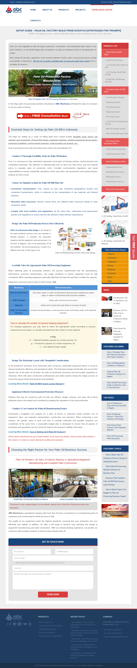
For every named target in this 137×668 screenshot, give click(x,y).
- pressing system (112, 117)
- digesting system (112, 112)
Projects (80, 10)
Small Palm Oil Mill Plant (113, 53)
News (106, 290)
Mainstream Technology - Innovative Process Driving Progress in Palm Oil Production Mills (84, 633)
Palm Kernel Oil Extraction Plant (111, 142)
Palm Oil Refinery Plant (115, 161)
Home (33, 10)
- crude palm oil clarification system (116, 122)
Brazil (110, 277)
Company (107, 617)
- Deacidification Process (115, 172)
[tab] (115, 53)
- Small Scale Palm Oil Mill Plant (49, 636)
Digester (19, 305)
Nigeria (111, 254)
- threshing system (112, 107)
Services (104, 2)
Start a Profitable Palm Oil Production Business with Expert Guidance (116, 354)
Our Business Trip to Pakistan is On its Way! (120, 300)
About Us (47, 10)
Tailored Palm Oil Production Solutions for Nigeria (116, 374)
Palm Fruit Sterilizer (19, 293)
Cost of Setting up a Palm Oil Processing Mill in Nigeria (116, 405)
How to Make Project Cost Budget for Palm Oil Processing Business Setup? (114, 492)
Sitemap (100, 665)
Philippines (112, 262)
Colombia (112, 273)
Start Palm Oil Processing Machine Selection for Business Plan (114, 469)
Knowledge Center (102, 10)
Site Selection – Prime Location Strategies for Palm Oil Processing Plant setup (83, 624)
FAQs (110, 2)
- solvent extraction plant (115, 154)
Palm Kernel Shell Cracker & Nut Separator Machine (116, 427)
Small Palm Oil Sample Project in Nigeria (31, 499)
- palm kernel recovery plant (116, 134)
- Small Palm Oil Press (114, 60)
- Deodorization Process (114, 182)
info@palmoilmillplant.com (25, 2)
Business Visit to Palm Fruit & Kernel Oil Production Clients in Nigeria (120, 316)
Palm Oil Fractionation (115, 189)
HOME (31, 34)
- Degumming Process (113, 167)
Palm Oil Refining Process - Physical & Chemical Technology (115, 416)
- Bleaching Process (113, 177)
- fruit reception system (115, 97)
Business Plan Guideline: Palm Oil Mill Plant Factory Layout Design (114, 481)
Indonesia (112, 258)
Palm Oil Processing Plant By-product (115, 437)
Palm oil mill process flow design (24, 230)
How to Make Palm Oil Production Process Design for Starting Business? (115, 458)
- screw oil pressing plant (115, 149)
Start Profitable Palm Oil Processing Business (47, 99)
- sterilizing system (112, 102)
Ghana (110, 265)
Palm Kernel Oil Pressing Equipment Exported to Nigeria (119, 334)
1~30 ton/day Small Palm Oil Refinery (113, 242)
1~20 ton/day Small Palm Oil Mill (115, 216)
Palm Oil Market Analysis (122, 2)
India (110, 281)
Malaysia (111, 269)
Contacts (35, 21)
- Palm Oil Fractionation (46, 633)
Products (63, 10)
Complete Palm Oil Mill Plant (114, 90)
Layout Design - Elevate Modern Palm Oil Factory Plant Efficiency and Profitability (84, 647)
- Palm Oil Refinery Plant (47, 629)
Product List (110, 46)
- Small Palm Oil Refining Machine (115, 80)
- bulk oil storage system (115, 129)
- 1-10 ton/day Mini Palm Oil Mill (116, 66)
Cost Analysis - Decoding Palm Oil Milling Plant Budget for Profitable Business (83, 655)
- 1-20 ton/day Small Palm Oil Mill (115, 73)
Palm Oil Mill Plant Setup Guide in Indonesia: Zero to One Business (82, 34)
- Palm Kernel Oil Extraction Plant (50, 626)
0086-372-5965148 (114, 630)
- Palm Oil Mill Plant (45, 622)
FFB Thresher (19, 300)
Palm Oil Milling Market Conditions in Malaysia (116, 364)
